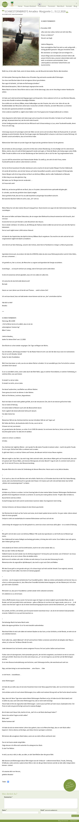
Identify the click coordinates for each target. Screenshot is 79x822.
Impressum (73, 821)
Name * (4, 810)
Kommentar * (8, 797)
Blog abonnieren (63, 821)
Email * (49, 810)
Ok (39, 4)
